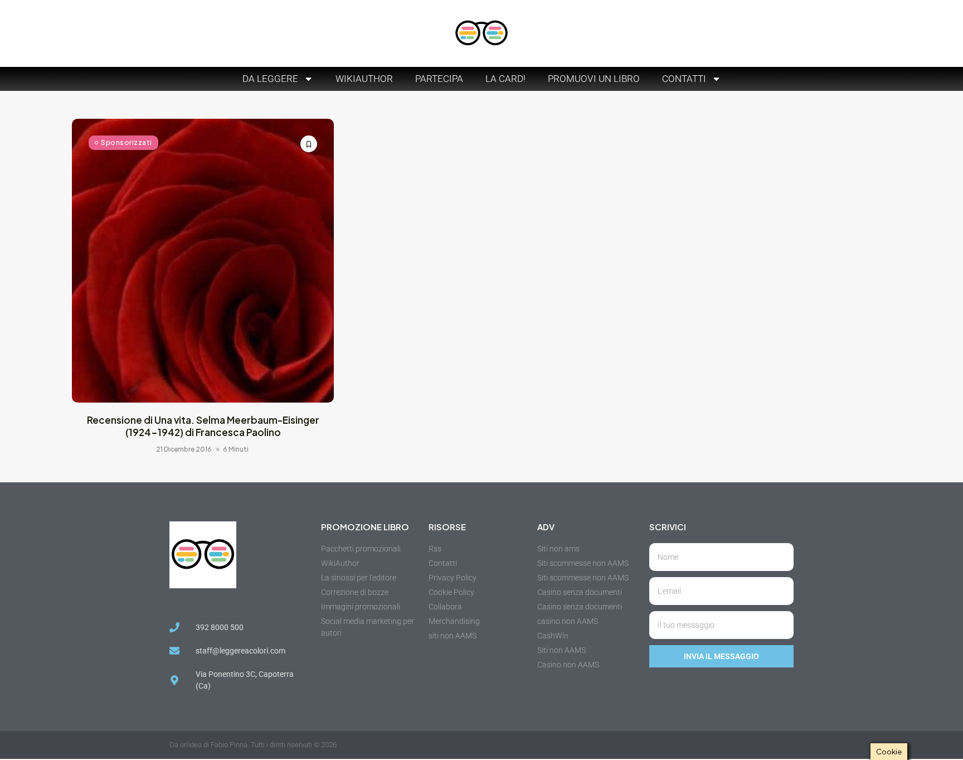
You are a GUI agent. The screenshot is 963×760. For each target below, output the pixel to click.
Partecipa (439, 78)
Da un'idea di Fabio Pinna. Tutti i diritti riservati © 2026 (253, 744)
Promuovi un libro (594, 78)
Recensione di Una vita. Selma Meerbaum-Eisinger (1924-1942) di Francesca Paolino (203, 426)
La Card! (505, 78)
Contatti (684, 78)
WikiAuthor (364, 78)
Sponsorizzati (126, 142)
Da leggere (270, 78)
